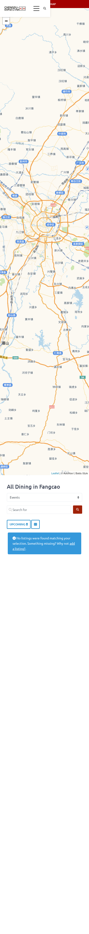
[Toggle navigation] (36, 8)
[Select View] (35, 524)
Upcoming (18, 524)
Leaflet (55, 473)
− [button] (6, 21)
